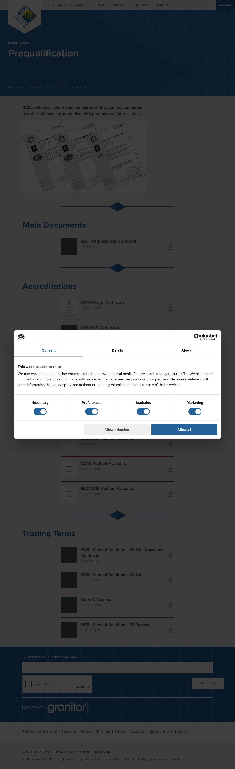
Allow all (184, 430)
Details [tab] (117, 350)
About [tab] (186, 350)
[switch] (91, 411)
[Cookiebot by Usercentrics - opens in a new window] (197, 337)
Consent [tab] (49, 350)
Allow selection (116, 430)
